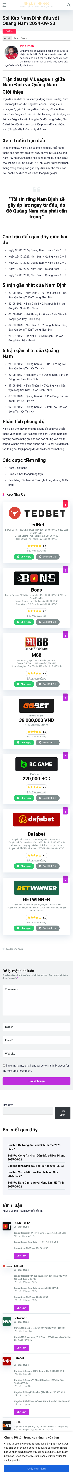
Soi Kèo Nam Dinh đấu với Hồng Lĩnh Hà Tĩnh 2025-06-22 (36, 1184)
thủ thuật (18, 949)
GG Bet (18, 1422)
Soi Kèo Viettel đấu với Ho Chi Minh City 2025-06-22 (33, 1174)
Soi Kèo (9, 31)
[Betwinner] (36, 893)
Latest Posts (20, 38)
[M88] (36, 649)
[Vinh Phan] (11, 58)
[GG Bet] (36, 711)
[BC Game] (36, 770)
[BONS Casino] (36, 584)
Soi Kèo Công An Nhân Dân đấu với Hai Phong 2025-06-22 (36, 1157)
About (7, 38)
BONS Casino (22, 1223)
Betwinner (20, 1318)
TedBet (18, 1266)
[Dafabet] (36, 825)
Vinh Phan (27, 46)
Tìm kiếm (8, 1105)
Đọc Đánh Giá (49, 556)
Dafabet (19, 1358)
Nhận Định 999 (36, 4)
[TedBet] (36, 519)
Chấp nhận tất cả (37, 1468)
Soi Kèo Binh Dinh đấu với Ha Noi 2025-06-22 (36, 1165)
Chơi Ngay (25, 556)
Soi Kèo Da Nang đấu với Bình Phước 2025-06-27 (34, 1147)
